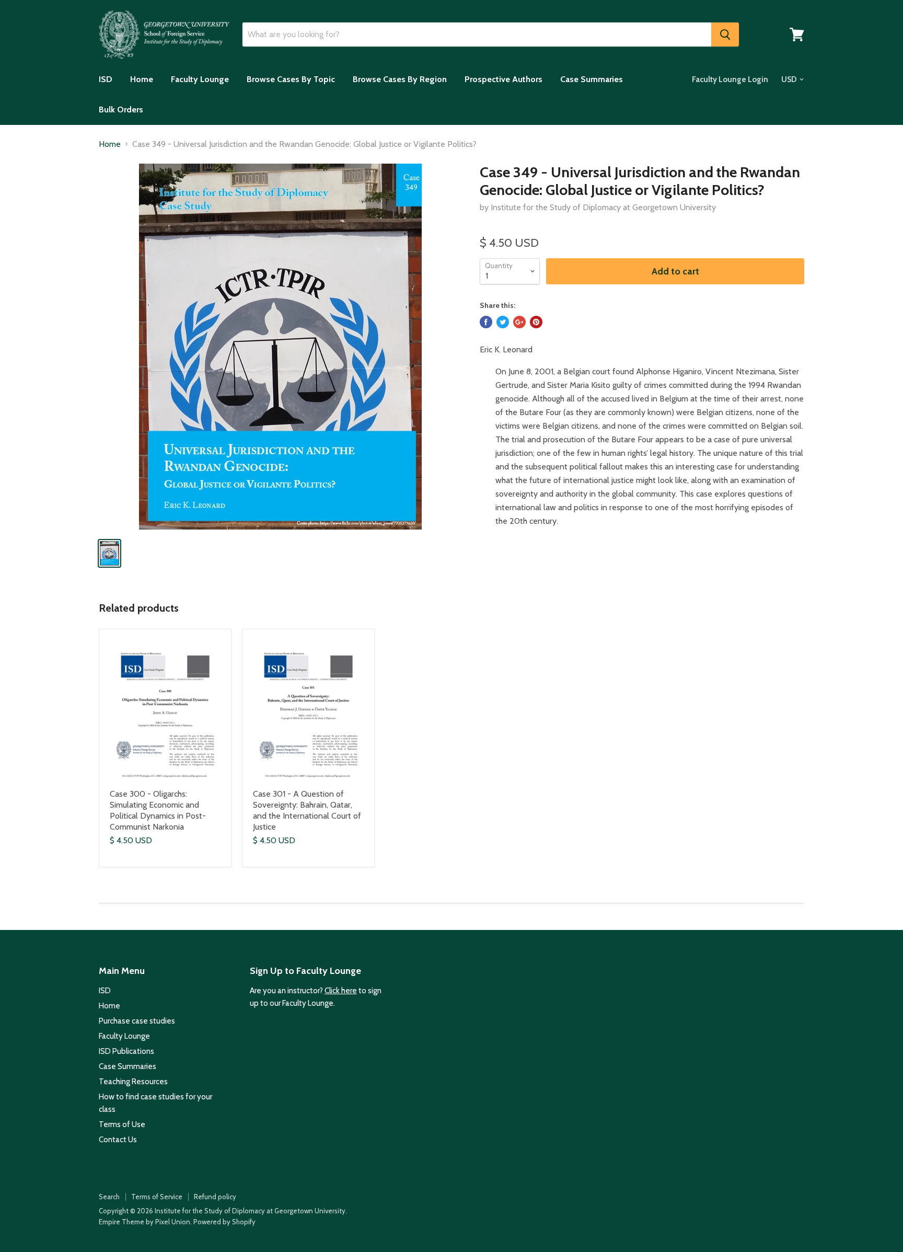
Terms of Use (122, 1124)
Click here (341, 990)
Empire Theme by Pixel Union (144, 1221)
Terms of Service (156, 1196)
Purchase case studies (137, 1021)
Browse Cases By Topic (291, 79)
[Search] (725, 34)
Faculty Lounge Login (730, 79)
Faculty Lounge (200, 79)
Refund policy (215, 1196)
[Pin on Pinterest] (536, 322)
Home (141, 79)
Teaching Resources (133, 1081)
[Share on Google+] (519, 322)
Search (109, 1196)
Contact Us (118, 1139)
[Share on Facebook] (486, 322)
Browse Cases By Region (400, 79)
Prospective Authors (503, 79)
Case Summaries (591, 79)
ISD (105, 79)
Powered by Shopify (224, 1221)
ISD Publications (126, 1051)
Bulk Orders (121, 109)
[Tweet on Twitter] (502, 322)
